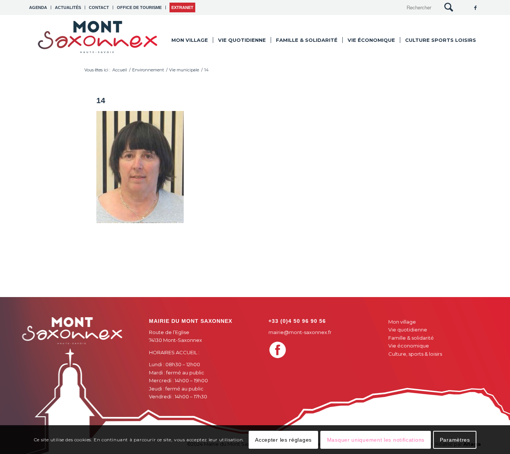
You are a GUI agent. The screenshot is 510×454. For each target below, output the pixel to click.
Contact (99, 7)
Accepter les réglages (283, 439)
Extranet (182, 7)
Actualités (68, 7)
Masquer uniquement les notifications (376, 439)
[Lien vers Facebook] (475, 7)
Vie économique (408, 346)
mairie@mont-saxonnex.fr (300, 332)
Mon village (402, 322)
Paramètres (455, 439)
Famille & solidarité (411, 338)
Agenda (38, 7)
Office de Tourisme (139, 7)
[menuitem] (40, 7)
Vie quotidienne (407, 330)
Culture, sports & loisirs (415, 354)
